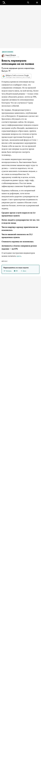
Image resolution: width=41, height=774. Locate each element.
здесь (18, 256)
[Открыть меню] (37, 2)
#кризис (4, 261)
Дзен (24, 271)
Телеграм (8, 271)
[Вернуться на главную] (4, 2)
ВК (17, 271)
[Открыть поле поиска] (28, 2)
